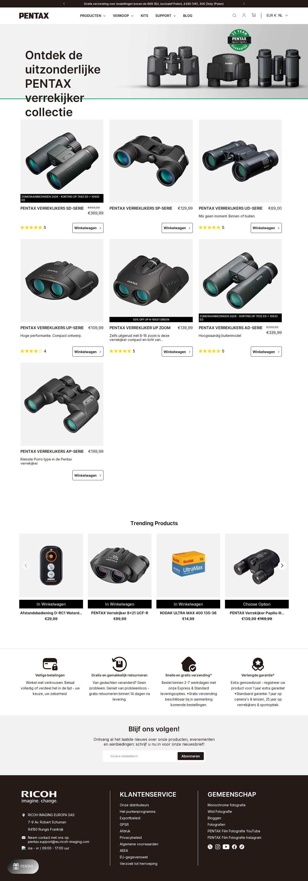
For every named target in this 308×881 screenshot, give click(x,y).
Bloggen (214, 818)
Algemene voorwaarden (139, 844)
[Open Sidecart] (253, 15)
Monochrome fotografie (227, 805)
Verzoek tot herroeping (138, 863)
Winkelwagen (85, 228)
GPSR (124, 824)
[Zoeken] (234, 15)
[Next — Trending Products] (282, 565)
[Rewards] (23, 866)
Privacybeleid (131, 837)
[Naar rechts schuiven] (244, 4)
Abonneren (190, 756)
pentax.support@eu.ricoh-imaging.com (58, 842)
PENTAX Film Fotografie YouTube (234, 831)
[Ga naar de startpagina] (34, 16)
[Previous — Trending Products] (26, 565)
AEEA (124, 850)
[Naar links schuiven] (64, 4)
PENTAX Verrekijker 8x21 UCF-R (119, 613)
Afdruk (125, 831)
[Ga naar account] (244, 15)
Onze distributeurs (134, 805)
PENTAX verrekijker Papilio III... (257, 613)
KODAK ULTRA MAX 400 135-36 (188, 613)
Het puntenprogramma (137, 811)
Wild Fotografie (220, 811)
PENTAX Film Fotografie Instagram (234, 837)
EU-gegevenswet (134, 857)
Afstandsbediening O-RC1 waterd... (51, 613)
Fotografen (216, 824)
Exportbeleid (130, 818)
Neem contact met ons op (48, 837)
